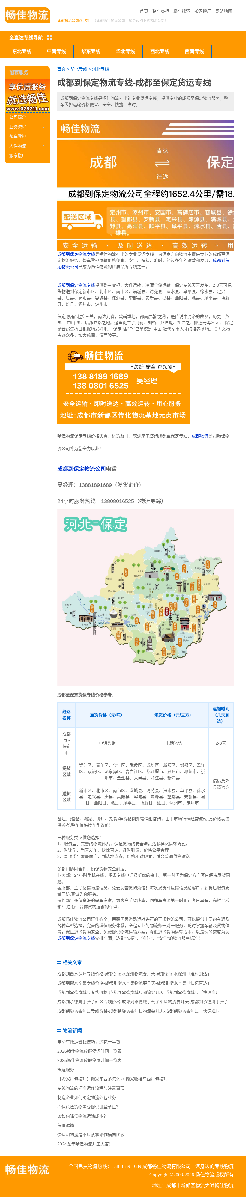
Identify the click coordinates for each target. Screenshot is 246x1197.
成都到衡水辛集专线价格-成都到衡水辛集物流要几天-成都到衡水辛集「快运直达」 (134, 983)
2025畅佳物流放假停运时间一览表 (89, 1060)
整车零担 (160, 11)
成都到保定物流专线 (76, 254)
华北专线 (125, 51)
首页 (144, 11)
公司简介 (17, 117)
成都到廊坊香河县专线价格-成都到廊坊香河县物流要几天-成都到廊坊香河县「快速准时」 (140, 1011)
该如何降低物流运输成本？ (82, 1116)
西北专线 (160, 51)
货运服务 (65, 1069)
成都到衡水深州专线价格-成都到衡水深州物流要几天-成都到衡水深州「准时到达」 (134, 973)
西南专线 (194, 51)
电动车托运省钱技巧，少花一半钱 (88, 1041)
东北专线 (22, 51)
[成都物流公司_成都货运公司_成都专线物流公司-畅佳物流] (27, 15)
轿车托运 (181, 11)
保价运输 (65, 1125)
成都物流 (200, 436)
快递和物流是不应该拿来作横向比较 (90, 1134)
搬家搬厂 (202, 11)
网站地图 (223, 11)
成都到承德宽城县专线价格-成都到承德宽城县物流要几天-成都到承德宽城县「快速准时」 (140, 992)
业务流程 (17, 126)
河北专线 (100, 69)
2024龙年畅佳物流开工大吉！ (85, 1144)
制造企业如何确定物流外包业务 (86, 1097)
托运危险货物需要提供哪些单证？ (88, 1106)
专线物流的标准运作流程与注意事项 (90, 1088)
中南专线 (56, 51)
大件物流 (17, 146)
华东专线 (90, 51)
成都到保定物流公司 (81, 469)
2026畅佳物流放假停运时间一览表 (89, 1051)
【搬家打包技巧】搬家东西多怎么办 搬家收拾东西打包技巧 (112, 1079)
